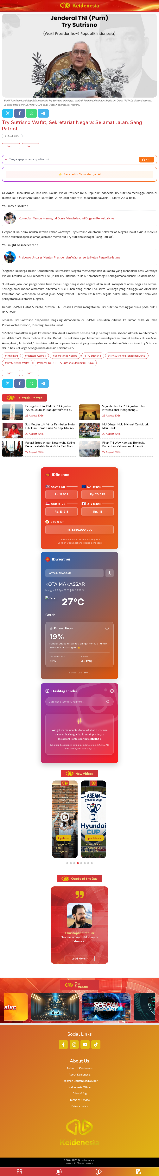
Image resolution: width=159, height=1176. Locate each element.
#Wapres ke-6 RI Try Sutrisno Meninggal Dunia (65, 362)
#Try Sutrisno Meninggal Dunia (126, 355)
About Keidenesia (80, 1074)
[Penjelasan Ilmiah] (107, 628)
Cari (148, 159)
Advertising (80, 1093)
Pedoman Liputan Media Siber (80, 1080)
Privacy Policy (79, 1106)
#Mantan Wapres (35, 355)
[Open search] (139, 1172)
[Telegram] (43, 113)
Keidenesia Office (80, 1087)
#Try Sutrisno (93, 355)
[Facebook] (19, 113)
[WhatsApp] (31, 113)
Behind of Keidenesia (79, 1068)
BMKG (87, 672)
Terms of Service (79, 1099)
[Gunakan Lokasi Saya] (109, 573)
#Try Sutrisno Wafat (17, 362)
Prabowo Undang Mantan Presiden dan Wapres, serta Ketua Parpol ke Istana (69, 257)
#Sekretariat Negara (65, 355)
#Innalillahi (11, 355)
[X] (7, 113)
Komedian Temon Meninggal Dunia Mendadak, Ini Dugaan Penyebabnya (66, 218)
